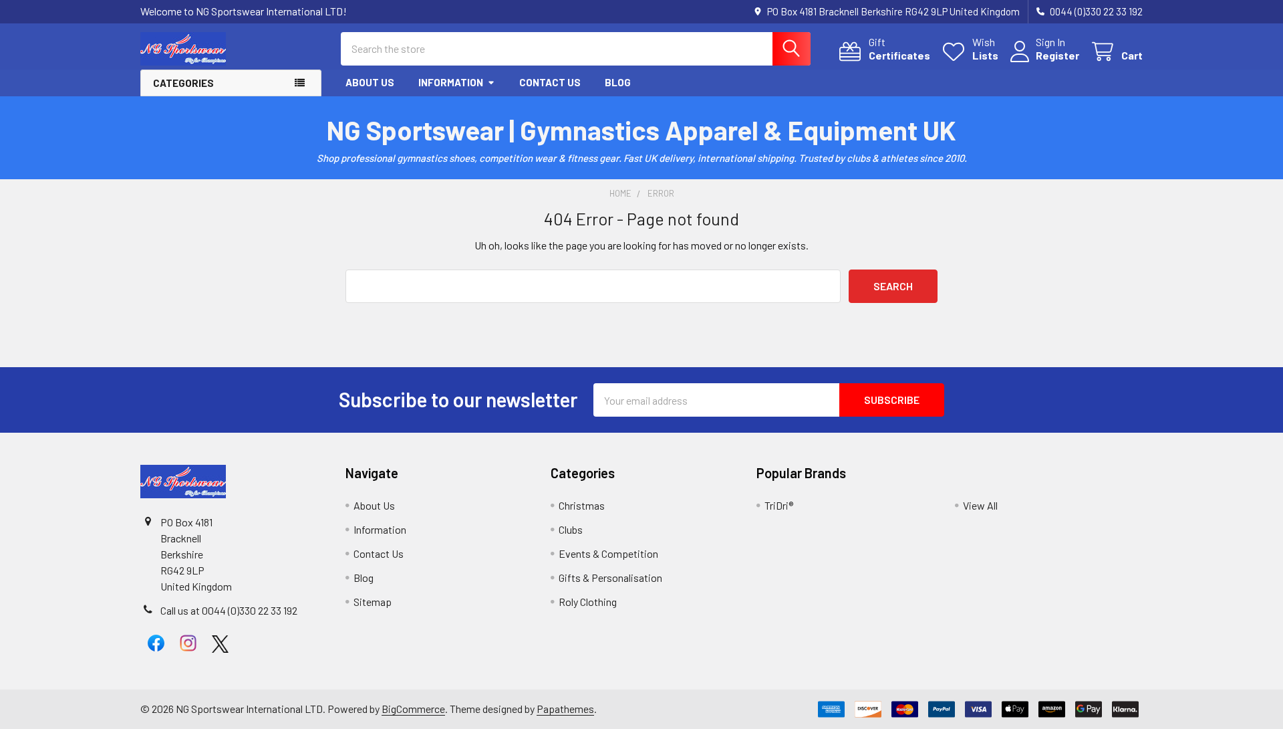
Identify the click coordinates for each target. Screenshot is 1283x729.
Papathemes (565, 708)
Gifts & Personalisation (610, 577)
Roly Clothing (588, 601)
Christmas (582, 505)
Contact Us (550, 82)
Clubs (571, 529)
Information (450, 82)
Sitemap (372, 601)
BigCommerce (413, 708)
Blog (618, 82)
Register (1057, 55)
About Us (369, 82)
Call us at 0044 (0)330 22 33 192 (228, 610)
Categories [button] (183, 83)
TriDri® (778, 505)
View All (980, 505)
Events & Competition (608, 553)
